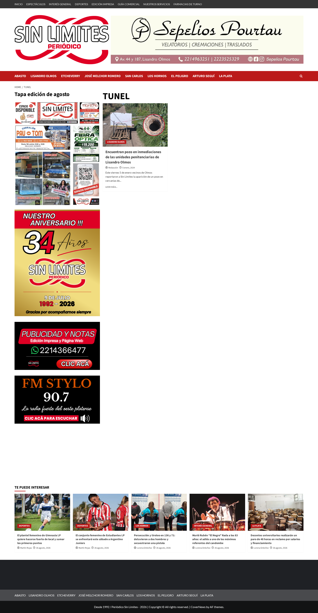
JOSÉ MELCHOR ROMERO (102, 76)
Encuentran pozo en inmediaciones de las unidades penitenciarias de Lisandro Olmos (133, 157)
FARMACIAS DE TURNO (188, 4)
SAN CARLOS (134, 76)
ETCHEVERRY (70, 76)
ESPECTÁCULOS (35, 4)
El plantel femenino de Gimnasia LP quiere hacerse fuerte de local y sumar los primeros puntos (40, 539)
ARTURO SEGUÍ (203, 76)
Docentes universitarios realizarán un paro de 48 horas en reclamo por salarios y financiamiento (275, 539)
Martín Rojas (26, 548)
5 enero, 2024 (128, 167)
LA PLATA (225, 76)
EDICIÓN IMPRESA (103, 4)
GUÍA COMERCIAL (129, 4)
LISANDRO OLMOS (43, 76)
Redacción (113, 167)
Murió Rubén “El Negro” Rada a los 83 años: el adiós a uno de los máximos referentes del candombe (215, 539)
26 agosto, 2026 (43, 548)
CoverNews (198, 607)
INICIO (19, 4)
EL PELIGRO (179, 76)
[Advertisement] (57, 455)
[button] (301, 76)
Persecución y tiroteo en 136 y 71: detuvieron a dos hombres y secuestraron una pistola (154, 539)
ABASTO (20, 76)
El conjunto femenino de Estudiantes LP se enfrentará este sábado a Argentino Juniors (100, 539)
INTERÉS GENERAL (60, 4)
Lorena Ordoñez (144, 548)
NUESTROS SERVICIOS (156, 4)
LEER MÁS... (111, 187)
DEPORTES (81, 4)
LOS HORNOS (157, 76)
